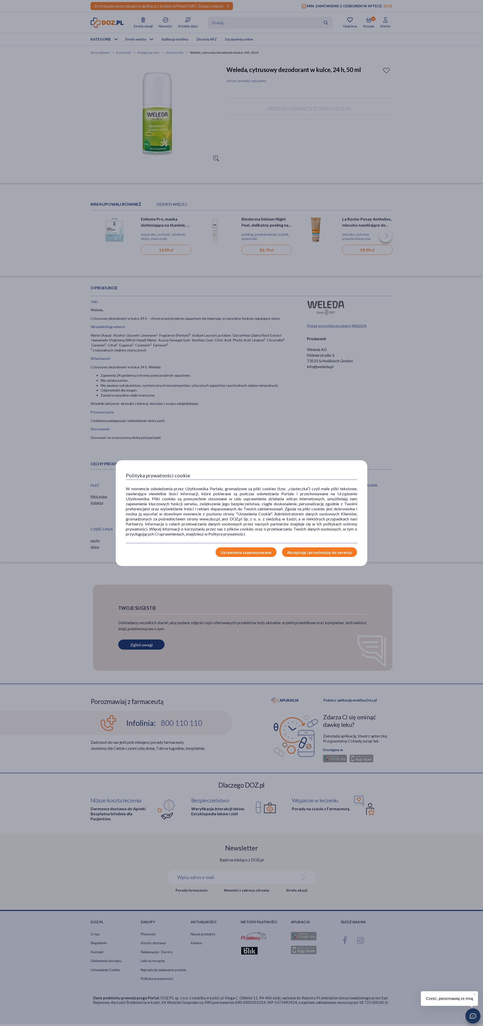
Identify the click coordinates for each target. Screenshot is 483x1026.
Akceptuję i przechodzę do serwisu (319, 552)
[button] (472, 1015)
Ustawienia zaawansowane (246, 552)
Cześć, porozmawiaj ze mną (449, 998)
